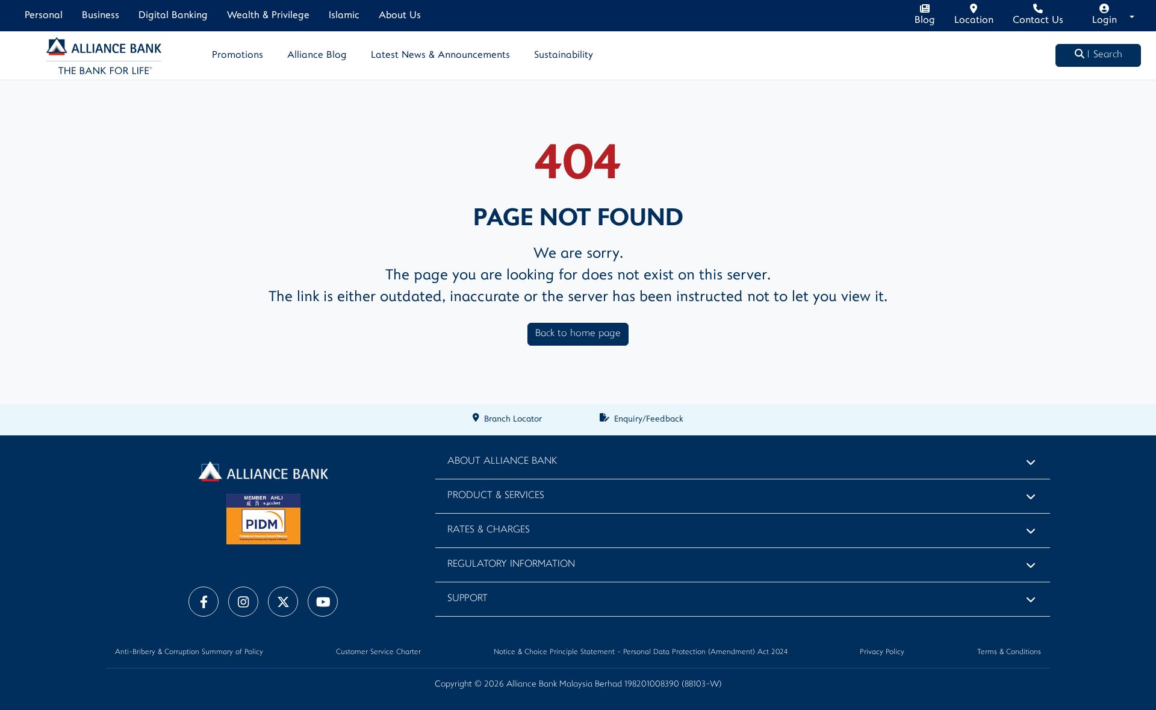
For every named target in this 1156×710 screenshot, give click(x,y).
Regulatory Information (511, 564)
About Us (400, 16)
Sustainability (563, 55)
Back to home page (578, 334)
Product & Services (495, 496)
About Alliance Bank (502, 461)
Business (100, 16)
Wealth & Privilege (268, 16)
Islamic (344, 16)
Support (467, 599)
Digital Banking (173, 16)
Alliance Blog (317, 55)
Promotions (237, 55)
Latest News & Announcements (440, 55)
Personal (44, 16)
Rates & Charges (488, 530)
